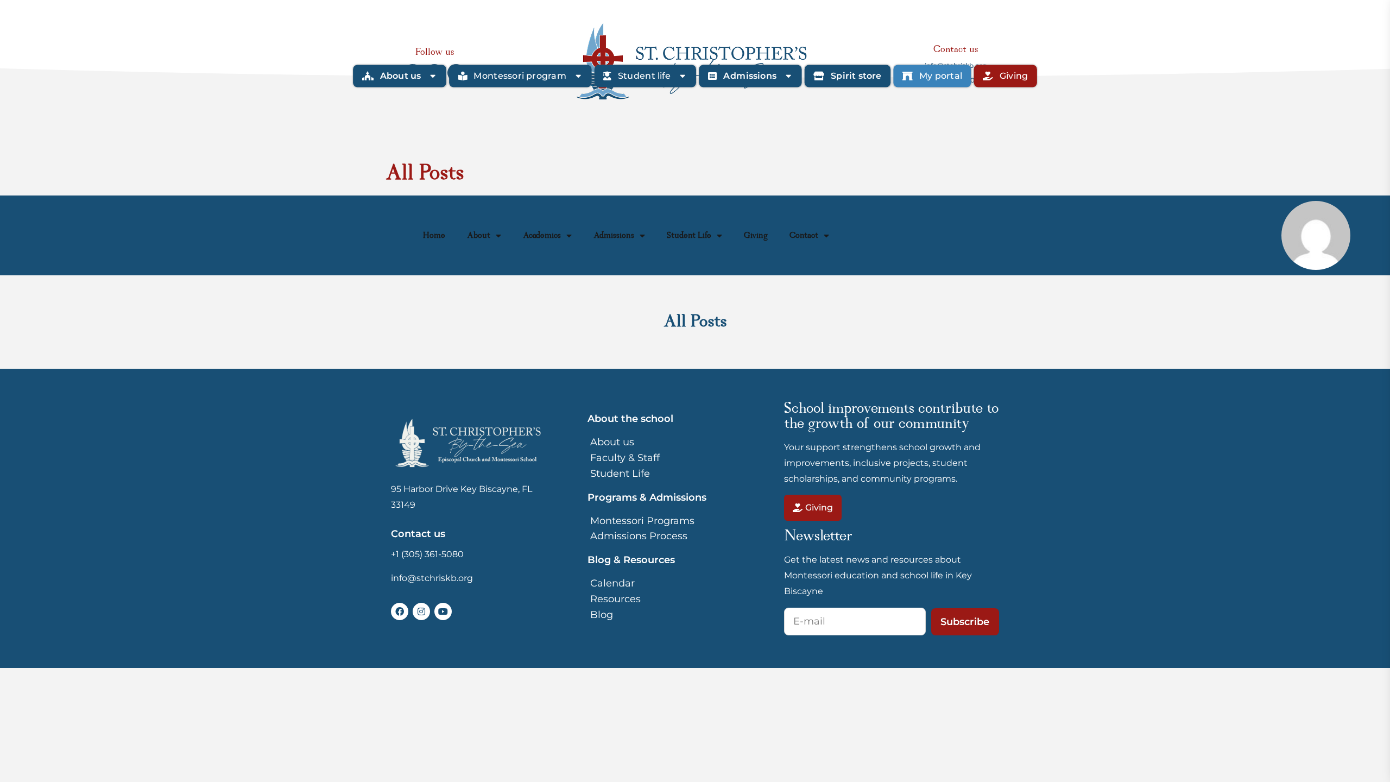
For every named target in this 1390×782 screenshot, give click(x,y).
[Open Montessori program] (578, 76)
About (478, 235)
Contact (803, 235)
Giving (756, 235)
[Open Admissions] (788, 76)
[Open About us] (432, 76)
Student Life (689, 235)
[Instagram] (421, 611)
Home (434, 235)
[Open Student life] (682, 76)
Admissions (613, 235)
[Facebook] (399, 611)
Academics (542, 235)
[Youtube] (443, 611)
